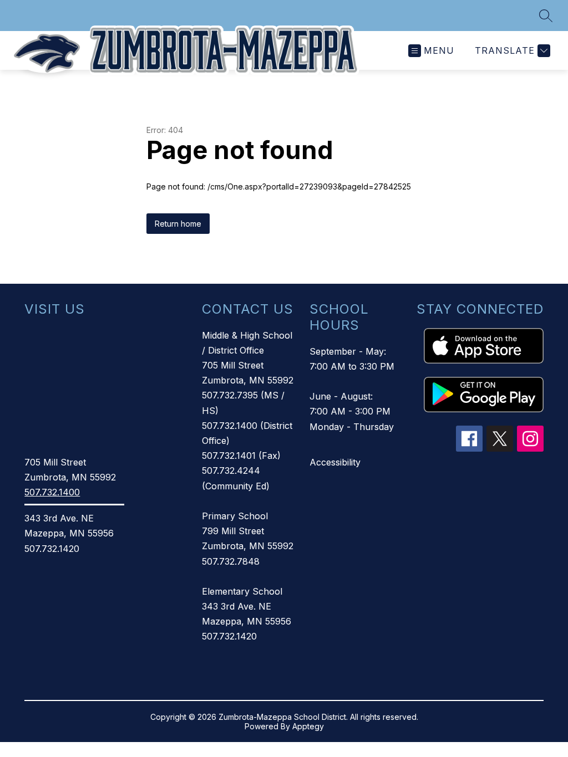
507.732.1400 (52, 492)
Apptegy (308, 726)
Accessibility (335, 462)
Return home (178, 223)
